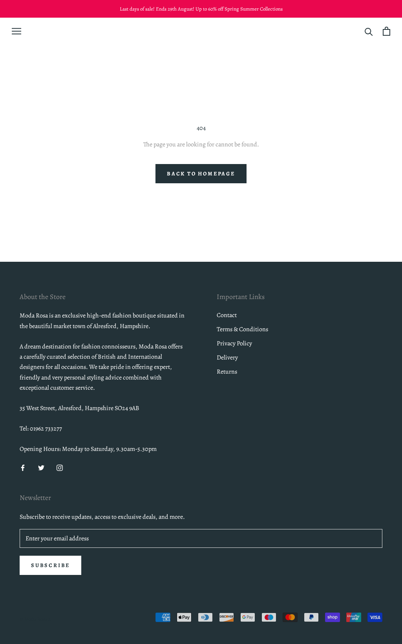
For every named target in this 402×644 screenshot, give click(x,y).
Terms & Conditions (242, 329)
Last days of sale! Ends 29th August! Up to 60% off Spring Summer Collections (201, 8)
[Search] (369, 31)
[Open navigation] (16, 31)
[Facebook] (23, 467)
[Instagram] (60, 467)
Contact (227, 315)
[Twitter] (41, 467)
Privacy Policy (234, 343)
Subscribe (50, 565)
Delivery (227, 357)
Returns (227, 371)
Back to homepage (201, 173)
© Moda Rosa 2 (35, 619)
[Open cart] (386, 31)
